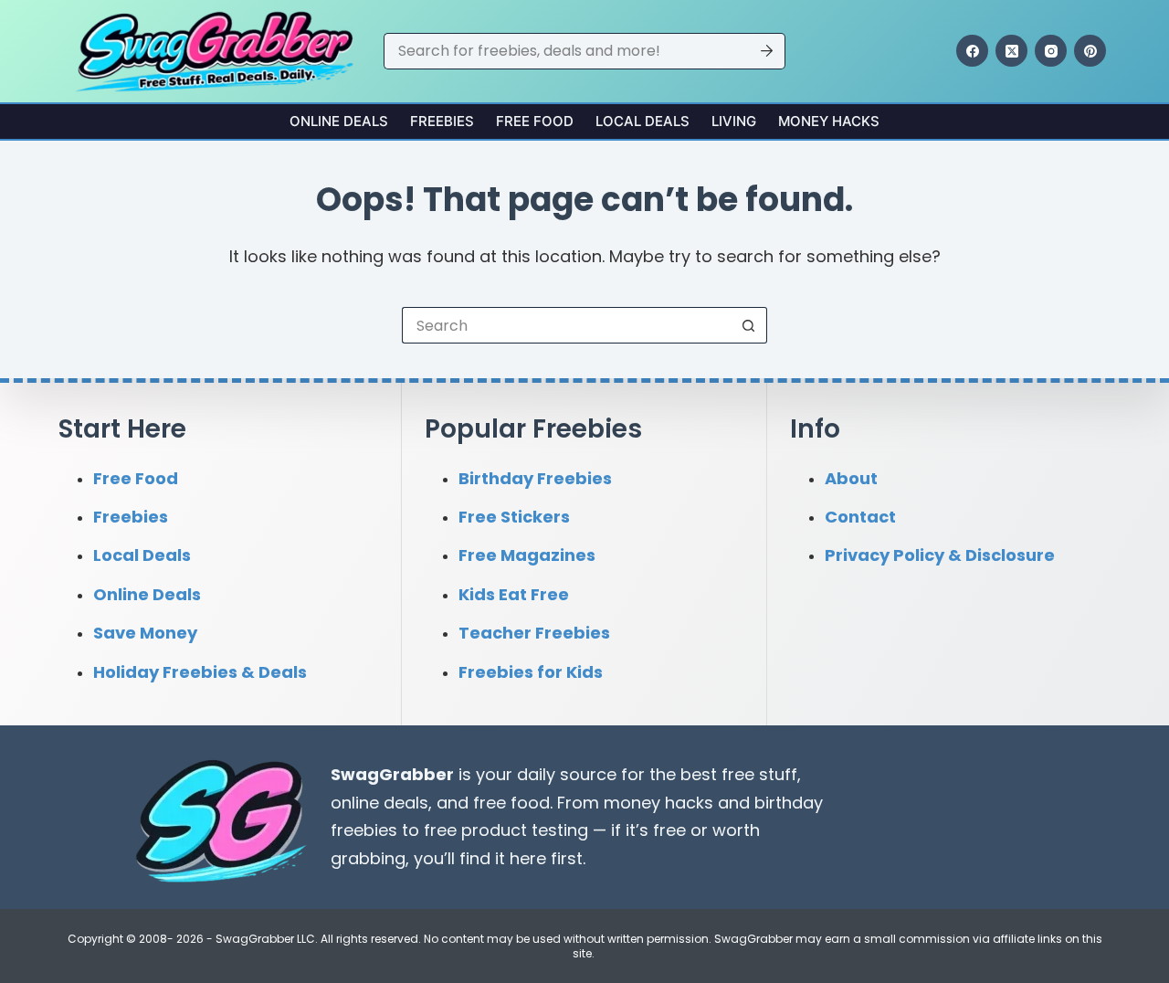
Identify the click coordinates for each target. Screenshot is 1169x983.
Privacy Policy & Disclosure (940, 555)
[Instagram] (1051, 51)
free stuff (759, 774)
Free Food (535, 121)
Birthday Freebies (535, 478)
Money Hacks (828, 121)
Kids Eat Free (513, 594)
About (851, 478)
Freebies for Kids (530, 672)
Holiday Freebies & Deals (200, 672)
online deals (379, 802)
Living (733, 121)
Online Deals (339, 121)
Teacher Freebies (534, 632)
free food (511, 802)
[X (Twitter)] (1011, 51)
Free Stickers (514, 516)
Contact (860, 516)
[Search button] (767, 51)
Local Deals (642, 121)
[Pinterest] (1090, 51)
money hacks (658, 802)
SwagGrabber (392, 774)
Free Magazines (526, 555)
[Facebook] (972, 51)
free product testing (506, 830)
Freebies (442, 121)
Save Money (145, 632)
